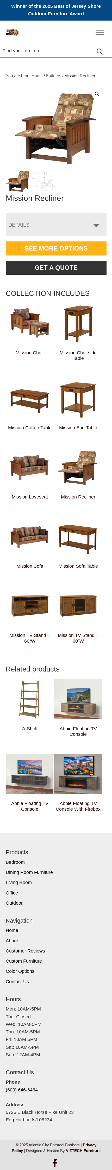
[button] (97, 94)
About (12, 940)
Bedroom (15, 862)
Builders (53, 76)
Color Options (20, 971)
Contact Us (17, 981)
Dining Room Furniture (29, 872)
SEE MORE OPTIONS (56, 248)
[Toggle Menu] (100, 32)
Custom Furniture (24, 961)
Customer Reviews (25, 951)
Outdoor (14, 903)
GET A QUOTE (56, 267)
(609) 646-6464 (22, 1089)
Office (12, 893)
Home (12, 930)
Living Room (19, 882)
